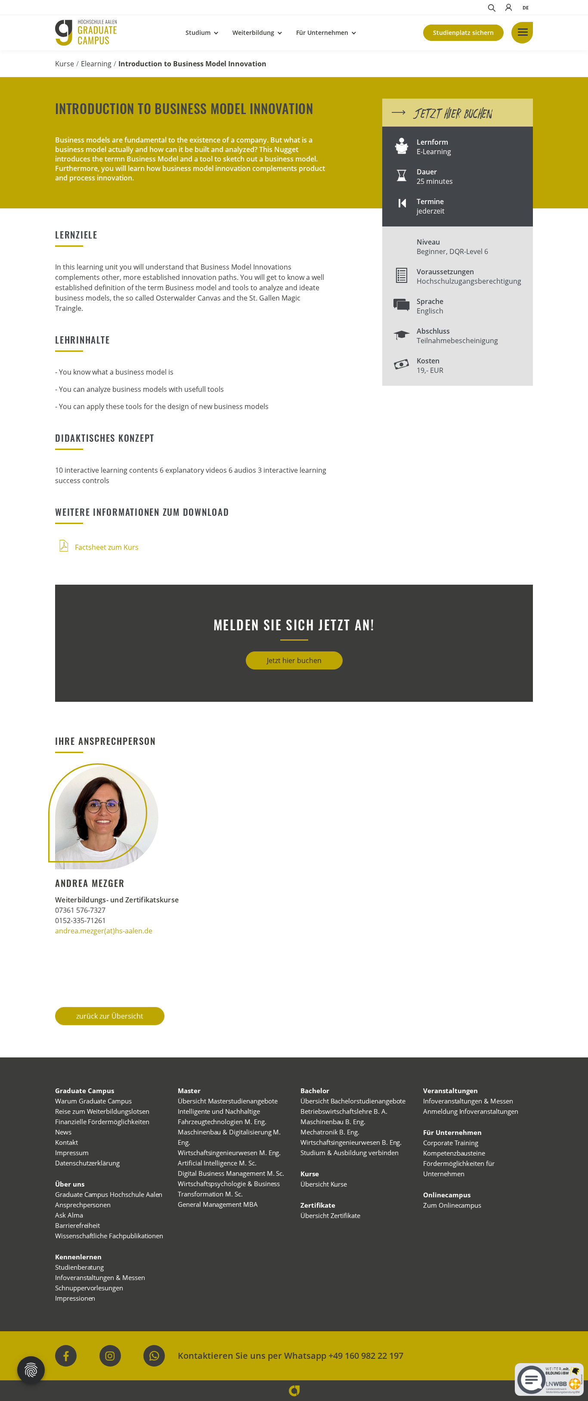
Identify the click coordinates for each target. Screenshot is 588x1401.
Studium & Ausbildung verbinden (349, 1152)
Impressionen (75, 1298)
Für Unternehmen (322, 32)
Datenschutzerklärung (87, 1163)
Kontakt (66, 1142)
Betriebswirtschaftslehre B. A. (343, 1111)
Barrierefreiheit (77, 1225)
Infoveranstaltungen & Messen (100, 1277)
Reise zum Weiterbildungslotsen (102, 1111)
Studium (198, 32)
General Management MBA (218, 1204)
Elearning (96, 63)
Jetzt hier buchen (294, 660)
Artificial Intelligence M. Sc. (217, 1163)
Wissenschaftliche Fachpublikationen (109, 1235)
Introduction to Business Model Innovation (192, 63)
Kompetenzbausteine (454, 1153)
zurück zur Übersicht (109, 1016)
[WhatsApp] (154, 1356)
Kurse (64, 63)
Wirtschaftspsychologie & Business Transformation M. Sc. (229, 1188)
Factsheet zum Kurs (106, 547)
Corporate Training (450, 1142)
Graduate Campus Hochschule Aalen (108, 1194)
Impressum (72, 1152)
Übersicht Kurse (323, 1184)
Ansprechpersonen (83, 1204)
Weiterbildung (253, 32)
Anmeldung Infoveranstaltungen (470, 1111)
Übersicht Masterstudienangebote (227, 1101)
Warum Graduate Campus (93, 1101)
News (63, 1132)
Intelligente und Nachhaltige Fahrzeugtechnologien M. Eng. (222, 1116)
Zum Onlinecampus (452, 1205)
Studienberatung (79, 1267)
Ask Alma (69, 1215)
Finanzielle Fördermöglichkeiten (102, 1121)
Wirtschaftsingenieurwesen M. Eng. (229, 1152)
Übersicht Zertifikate (330, 1215)
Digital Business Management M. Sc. (231, 1173)
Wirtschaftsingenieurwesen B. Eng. (351, 1142)
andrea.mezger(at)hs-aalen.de (103, 931)
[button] (525, 7)
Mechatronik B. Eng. (329, 1132)
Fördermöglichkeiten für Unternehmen (459, 1168)
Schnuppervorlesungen (89, 1287)
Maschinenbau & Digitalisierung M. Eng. (229, 1137)
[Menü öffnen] (522, 32)
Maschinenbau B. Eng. (332, 1121)
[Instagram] (110, 1356)
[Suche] (491, 7)
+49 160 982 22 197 (365, 1355)
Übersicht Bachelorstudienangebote (352, 1101)
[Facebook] (66, 1356)
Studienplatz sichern (463, 32)
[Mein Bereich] (508, 7)
